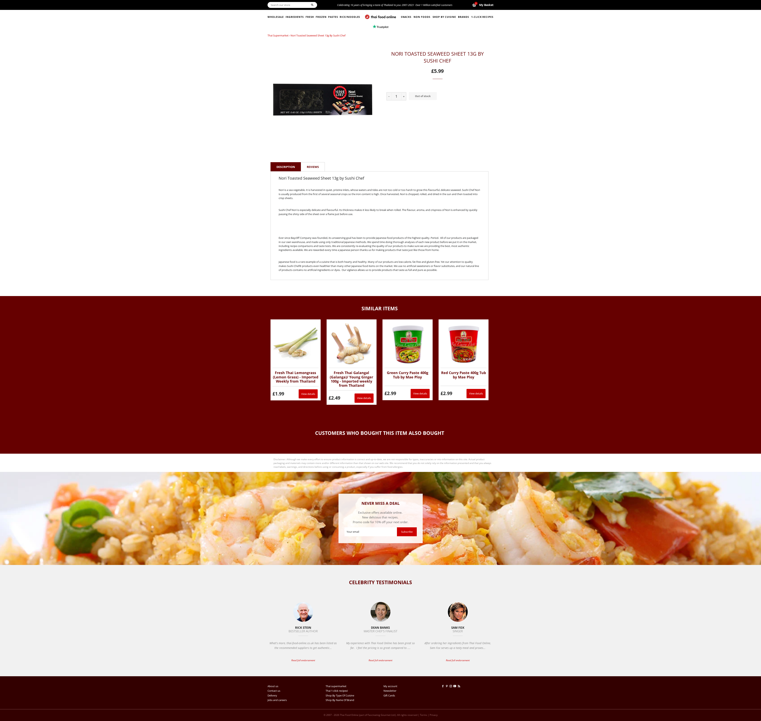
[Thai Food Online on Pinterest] (447, 686)
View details (308, 394)
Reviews (313, 167)
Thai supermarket (278, 35)
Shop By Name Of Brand (340, 700)
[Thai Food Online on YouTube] (455, 686)
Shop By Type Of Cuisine (340, 695)
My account (390, 686)
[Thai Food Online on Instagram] (451, 686)
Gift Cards (389, 695)
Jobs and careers (277, 700)
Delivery (272, 695)
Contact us (274, 690)
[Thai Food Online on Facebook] (444, 686)
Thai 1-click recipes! (337, 690)
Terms (423, 715)
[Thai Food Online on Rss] (459, 686)
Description (285, 167)
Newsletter (389, 690)
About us (273, 686)
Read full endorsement (303, 660)
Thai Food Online (349, 715)
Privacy (434, 715)
